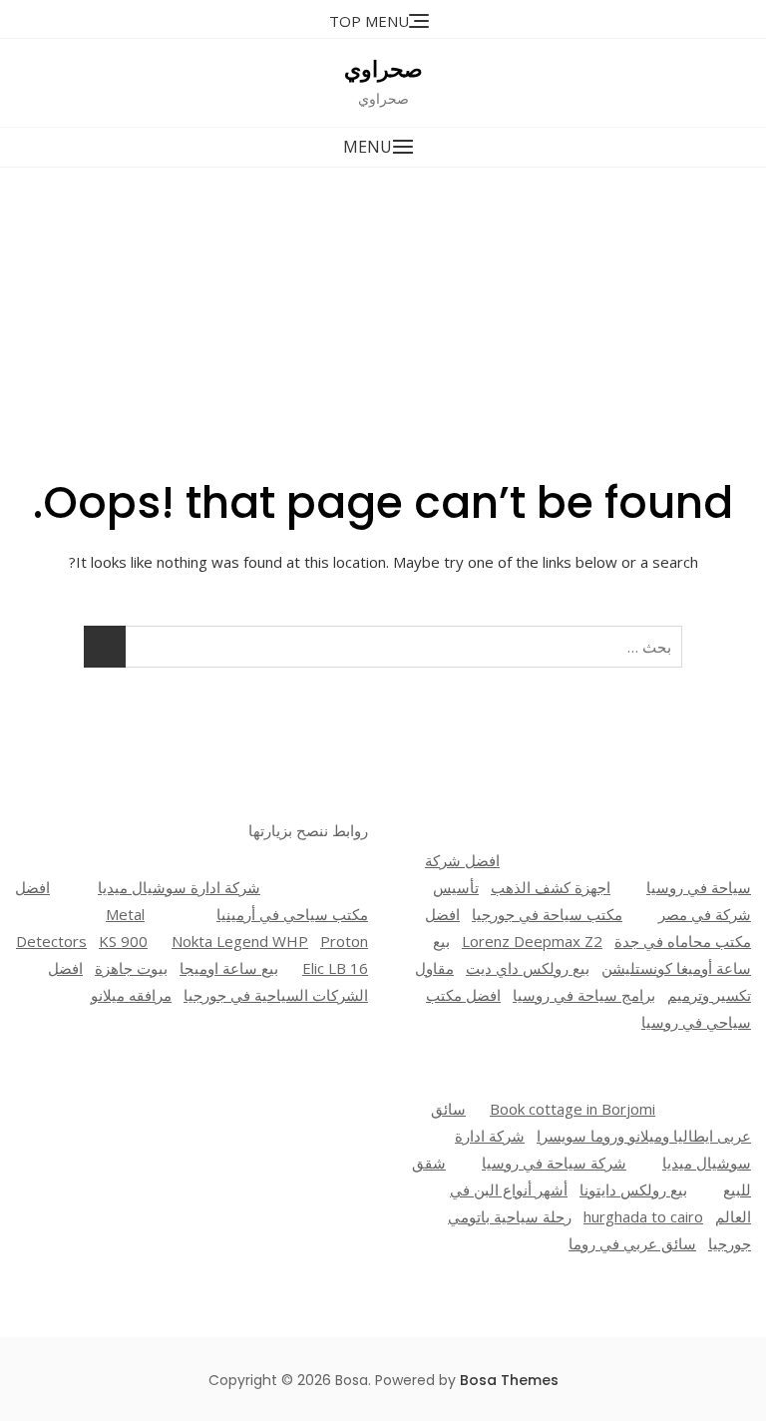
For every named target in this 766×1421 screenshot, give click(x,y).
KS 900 (123, 941)
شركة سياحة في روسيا (554, 1163)
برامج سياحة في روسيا (584, 995)
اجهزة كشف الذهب (550, 887)
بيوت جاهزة (131, 968)
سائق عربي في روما (632, 1243)
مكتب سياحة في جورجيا (547, 914)
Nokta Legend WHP (240, 941)
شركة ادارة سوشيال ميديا (179, 887)
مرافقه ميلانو (131, 995)
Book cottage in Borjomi (572, 1109)
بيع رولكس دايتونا (633, 1189)
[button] (383, 147)
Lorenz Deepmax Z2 (532, 941)
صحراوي (383, 69)
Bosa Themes (509, 1380)
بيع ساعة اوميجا (229, 968)
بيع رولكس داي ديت (527, 968)
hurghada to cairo (643, 1216)
